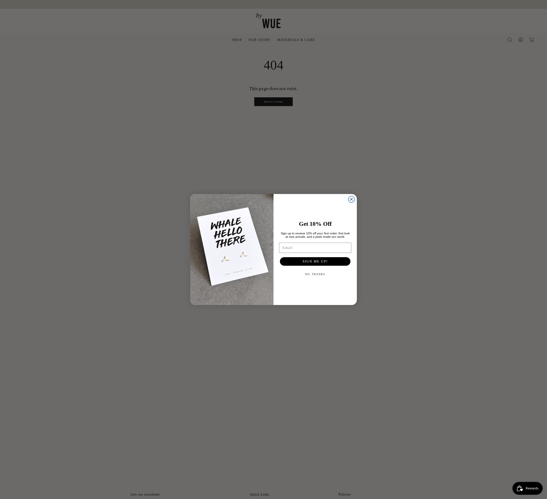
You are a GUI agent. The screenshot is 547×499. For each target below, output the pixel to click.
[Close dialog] (351, 199)
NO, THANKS (315, 274)
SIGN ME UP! (315, 261)
